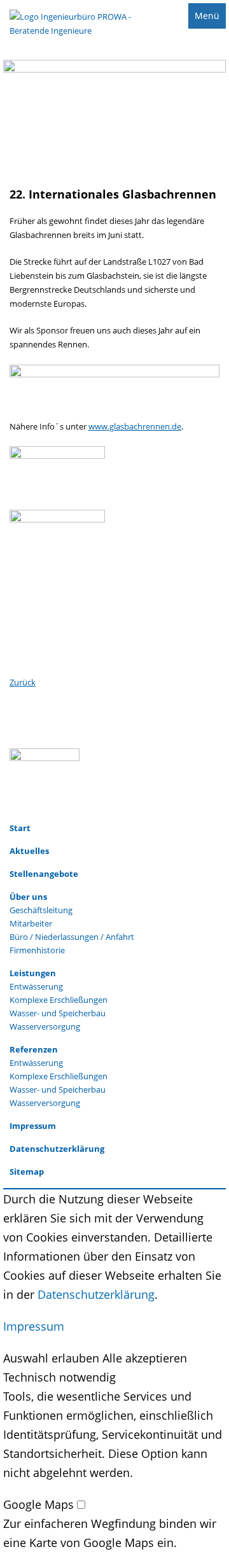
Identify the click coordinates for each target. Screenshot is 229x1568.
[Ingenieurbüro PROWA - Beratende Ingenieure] (72, 31)
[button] (52, 1358)
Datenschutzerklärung (96, 1294)
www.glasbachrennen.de (134, 426)
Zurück (23, 682)
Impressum (33, 1326)
